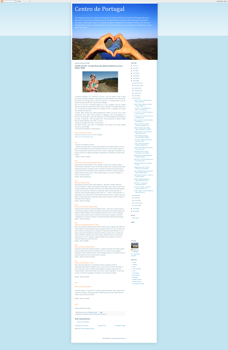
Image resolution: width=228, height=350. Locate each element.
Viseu (134, 266)
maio (135, 195)
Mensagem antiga (120, 325)
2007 (134, 208)
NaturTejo (135, 277)
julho (135, 95)
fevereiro (137, 203)
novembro (137, 85)
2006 (134, 211)
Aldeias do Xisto (137, 281)
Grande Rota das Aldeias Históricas (97, 314)
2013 (134, 68)
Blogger (123, 338)
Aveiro (134, 262)
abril (135, 198)
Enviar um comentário (83, 322)
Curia (134, 271)
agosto (136, 93)
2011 (134, 73)
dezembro (137, 83)
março (136, 200)
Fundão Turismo (137, 279)
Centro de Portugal (100, 9)
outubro (136, 88)
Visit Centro (136, 218)
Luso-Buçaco (136, 273)
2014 (134, 65)
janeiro (136, 205)
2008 (134, 81)
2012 (134, 70)
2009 (134, 78)
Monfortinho (136, 275)
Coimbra (135, 264)
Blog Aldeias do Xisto (138, 283)
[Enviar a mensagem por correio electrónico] (101, 312)
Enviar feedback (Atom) (87, 328)
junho (136, 98)
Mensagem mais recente (81, 325)
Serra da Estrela (137, 268)
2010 (134, 76)
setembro (137, 90)
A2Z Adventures (85, 314)
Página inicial (102, 325)
